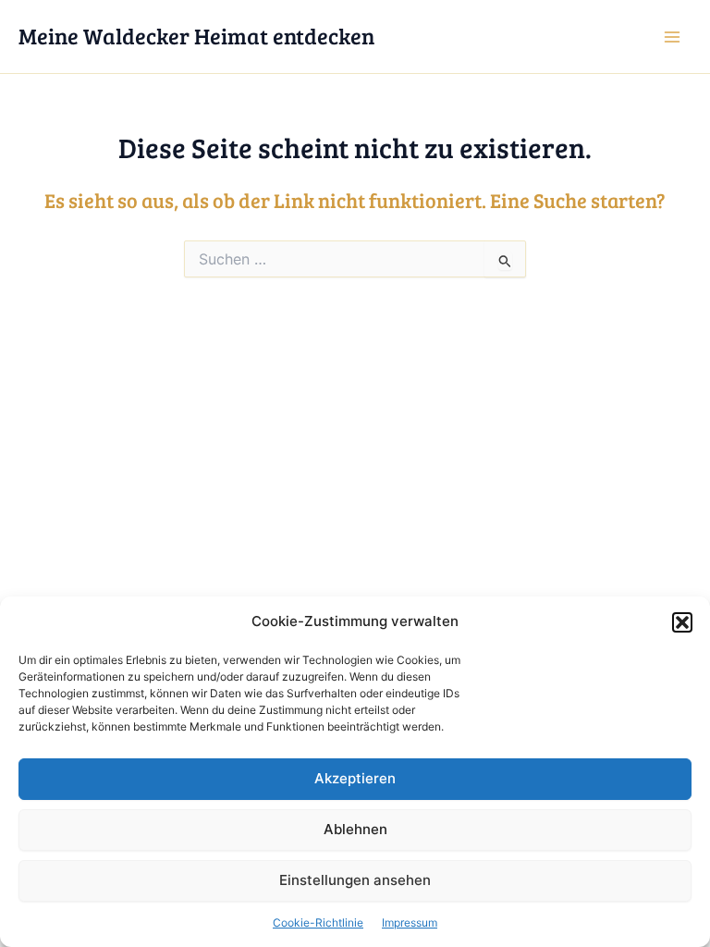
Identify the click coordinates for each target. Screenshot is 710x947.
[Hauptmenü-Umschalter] (672, 37)
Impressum (409, 922)
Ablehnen (355, 829)
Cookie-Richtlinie (318, 922)
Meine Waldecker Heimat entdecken (196, 35)
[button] (682, 622)
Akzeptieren (355, 778)
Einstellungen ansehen (355, 880)
